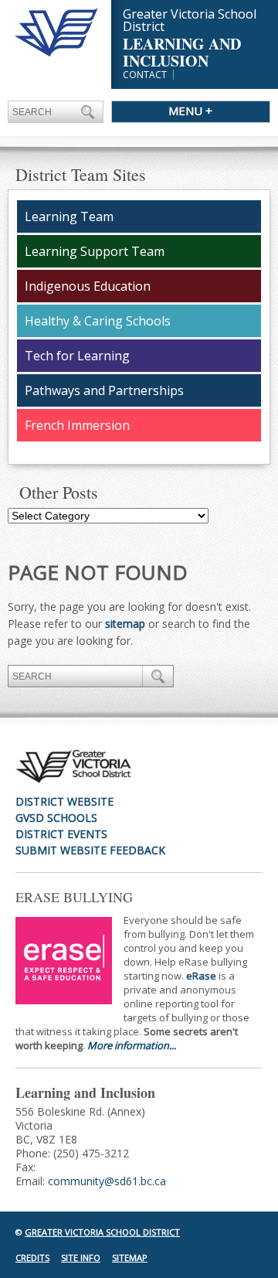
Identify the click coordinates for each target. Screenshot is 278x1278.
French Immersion (77, 425)
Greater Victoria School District (102, 1232)
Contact (145, 74)
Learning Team (69, 216)
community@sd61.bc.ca (107, 1181)
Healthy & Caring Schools (98, 320)
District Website (64, 801)
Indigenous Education (88, 286)
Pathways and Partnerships (104, 390)
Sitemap (129, 1257)
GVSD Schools (56, 817)
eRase (201, 976)
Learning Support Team (94, 251)
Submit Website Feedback (90, 850)
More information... (131, 1045)
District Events (61, 833)
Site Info (80, 1257)
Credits (32, 1257)
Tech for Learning (77, 355)
